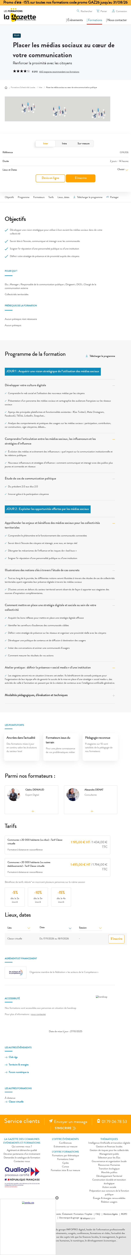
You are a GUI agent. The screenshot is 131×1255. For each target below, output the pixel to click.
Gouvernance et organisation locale (109, 1161)
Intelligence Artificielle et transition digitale (109, 1143)
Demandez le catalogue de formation (22, 1158)
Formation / (79, 1214)
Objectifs (9, 197)
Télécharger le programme (89, 197)
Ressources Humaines (109, 1165)
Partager (114, 197)
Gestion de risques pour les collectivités (109, 1150)
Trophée (88, 1214)
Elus (16, 36)
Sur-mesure (83, 144)
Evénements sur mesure (65, 1147)
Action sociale (109, 1187)
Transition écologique (109, 1169)
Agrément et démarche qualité (22, 1150)
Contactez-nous (22, 1161)
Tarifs (51, 197)
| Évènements (74, 20)
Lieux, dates (63, 197)
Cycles (65, 1163)
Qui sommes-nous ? (22, 1147)
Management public (109, 1154)
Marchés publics (109, 1172)
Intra (64, 144)
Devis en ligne (50, 178)
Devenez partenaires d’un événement (22, 1154)
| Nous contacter (116, 20)
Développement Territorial (109, 1176)
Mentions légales (110, 1214)
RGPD (124, 1214)
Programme (23, 197)
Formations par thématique (65, 1155)
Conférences (65, 1143)
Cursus (65, 1167)
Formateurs (39, 197)
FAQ (98, 1214)
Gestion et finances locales (109, 1147)
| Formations (94, 20)
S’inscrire (81, 178)
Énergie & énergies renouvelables (109, 1198)
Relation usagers (109, 1202)
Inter (45, 144)
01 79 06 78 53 (114, 1122)
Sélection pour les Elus (109, 1158)
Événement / (67, 1214)
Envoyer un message (70, 1122)
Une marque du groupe (69, 1218)
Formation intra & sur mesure (65, 1170)
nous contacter (38, 1014)
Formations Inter (65, 1159)
